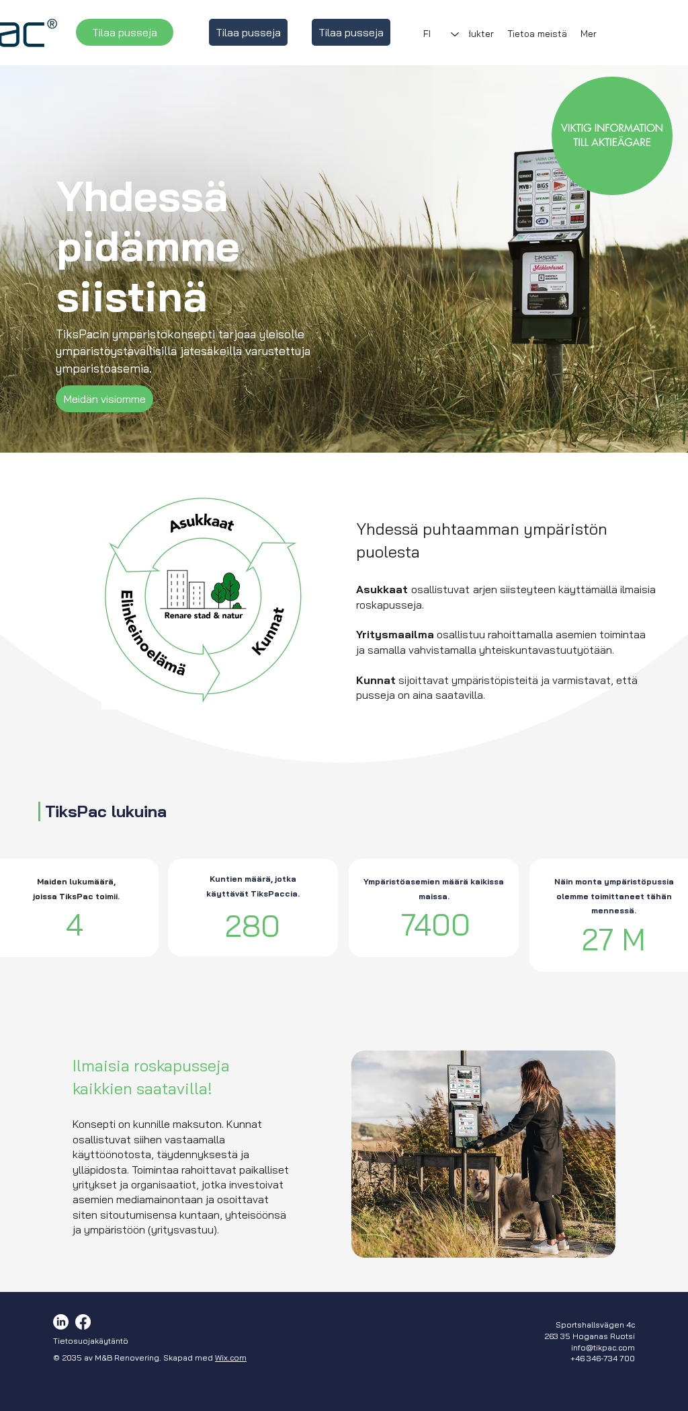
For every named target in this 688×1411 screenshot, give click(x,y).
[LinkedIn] (61, 1322)
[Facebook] (83, 1322)
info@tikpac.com (603, 1347)
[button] (473, 34)
